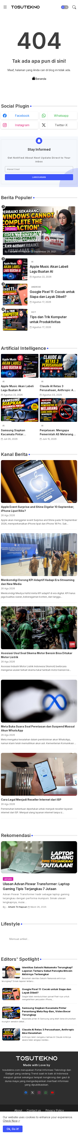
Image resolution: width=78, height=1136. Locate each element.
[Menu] (5, 7)
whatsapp (61, 115)
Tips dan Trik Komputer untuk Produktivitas (48, 319)
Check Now (10, 1120)
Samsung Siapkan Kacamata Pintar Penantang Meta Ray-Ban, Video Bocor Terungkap (18, 432)
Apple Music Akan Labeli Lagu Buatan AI (49, 269)
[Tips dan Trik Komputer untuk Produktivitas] (15, 320)
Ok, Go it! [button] (13, 1129)
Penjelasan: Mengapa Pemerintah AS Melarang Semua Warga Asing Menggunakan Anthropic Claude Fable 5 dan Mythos (58, 432)
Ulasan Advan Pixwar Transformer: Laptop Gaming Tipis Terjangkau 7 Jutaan (36, 886)
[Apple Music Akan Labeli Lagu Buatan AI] (15, 269)
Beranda (41, 78)
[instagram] (39, 1092)
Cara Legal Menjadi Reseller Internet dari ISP (31, 799)
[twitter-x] (32, 1092)
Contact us (34, 1110)
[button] (65, 7)
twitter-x (61, 125)
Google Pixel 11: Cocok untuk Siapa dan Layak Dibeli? (52, 294)
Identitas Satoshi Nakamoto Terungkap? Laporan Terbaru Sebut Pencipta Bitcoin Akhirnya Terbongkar (47, 971)
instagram (22, 125)
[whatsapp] (45, 1092)
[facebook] (25, 1092)
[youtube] (52, 1092)
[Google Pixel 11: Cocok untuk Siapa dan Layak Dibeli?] (15, 294)
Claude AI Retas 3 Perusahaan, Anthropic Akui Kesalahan (58, 388)
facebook (22, 115)
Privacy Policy (54, 1110)
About (18, 1110)
